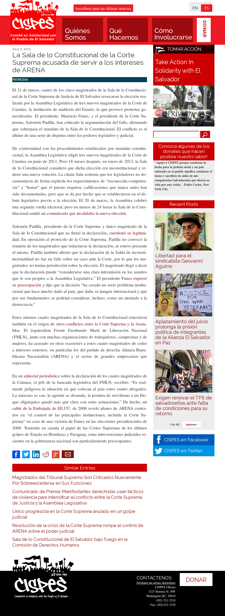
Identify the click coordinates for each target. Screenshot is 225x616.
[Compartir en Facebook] (16, 454)
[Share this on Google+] (56, 454)
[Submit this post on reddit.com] (46, 454)
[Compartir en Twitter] (26, 454)
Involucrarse (172, 30)
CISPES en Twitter (183, 450)
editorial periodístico (42, 376)
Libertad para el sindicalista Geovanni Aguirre (179, 261)
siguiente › (192, 424)
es (206, 8)
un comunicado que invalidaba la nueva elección (83, 213)
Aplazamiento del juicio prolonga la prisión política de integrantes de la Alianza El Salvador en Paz (182, 332)
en (195, 8)
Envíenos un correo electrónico (156, 583)
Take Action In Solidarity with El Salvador (177, 70)
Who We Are (82, 30)
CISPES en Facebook (186, 439)
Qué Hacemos (127, 30)
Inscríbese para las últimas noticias (103, 8)
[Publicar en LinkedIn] (36, 454)
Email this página (68, 454)
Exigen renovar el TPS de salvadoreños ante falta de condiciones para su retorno (183, 405)
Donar (204, 28)
